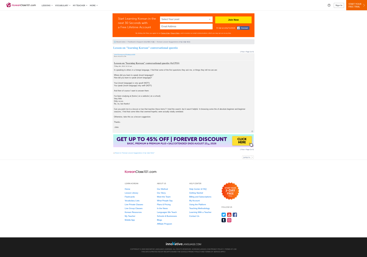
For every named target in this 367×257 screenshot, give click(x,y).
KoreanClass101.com (201, 249)
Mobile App (130, 220)
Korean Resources (133, 212)
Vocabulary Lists (132, 200)
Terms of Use (165, 33)
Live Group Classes (133, 208)
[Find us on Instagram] (229, 220)
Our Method (162, 189)
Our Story (161, 193)
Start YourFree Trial (355, 5)
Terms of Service (212, 252)
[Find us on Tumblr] (223, 220)
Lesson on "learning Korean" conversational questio (145, 48)
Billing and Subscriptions (200, 197)
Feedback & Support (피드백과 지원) (141, 42)
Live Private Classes (134, 204)
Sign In (338, 5)
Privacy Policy (175, 33)
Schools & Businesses (167, 216)
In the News (162, 208)
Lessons (46, 5)
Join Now (233, 19)
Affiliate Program (164, 224)
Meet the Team (164, 197)
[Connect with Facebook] (243, 28)
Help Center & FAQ (198, 189)
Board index (121, 42)
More (92, 5)
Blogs (159, 220)
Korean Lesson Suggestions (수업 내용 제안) (173, 42)
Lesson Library (131, 193)
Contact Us (194, 216)
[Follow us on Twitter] (223, 214)
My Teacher (79, 5)
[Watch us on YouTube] (229, 214)
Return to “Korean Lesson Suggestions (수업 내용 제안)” (135, 153)
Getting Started (196, 193)
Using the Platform (197, 204)
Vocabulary (61, 5)
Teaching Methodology (199, 208)
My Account (194, 200)
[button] (329, 5)
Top (252, 131)
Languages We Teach (167, 212)
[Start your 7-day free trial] (230, 191)
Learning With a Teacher (200, 212)
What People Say (165, 200)
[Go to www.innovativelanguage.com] (183, 243)
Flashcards (130, 197)
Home (127, 189)
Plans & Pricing (164, 204)
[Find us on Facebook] (235, 214)
